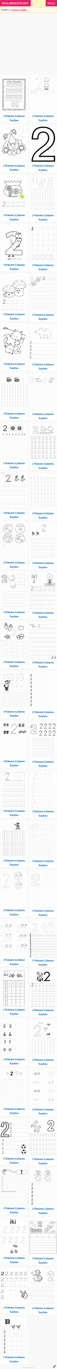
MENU (51, 3)
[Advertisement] (28, 42)
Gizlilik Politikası (28, 1368)
